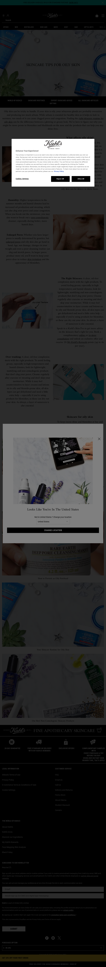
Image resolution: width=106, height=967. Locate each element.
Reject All (60, 179)
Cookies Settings (22, 179)
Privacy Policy (59, 171)
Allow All (81, 179)
